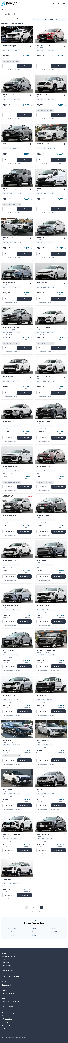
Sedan (34, 932)
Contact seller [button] (9, 66)
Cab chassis (12, 928)
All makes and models (9, 956)
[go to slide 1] (13, 41)
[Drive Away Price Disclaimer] (9, 58)
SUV (12, 932)
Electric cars (6, 965)
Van (12, 935)
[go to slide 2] (15, 41)
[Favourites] (54, 3)
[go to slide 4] (18, 41)
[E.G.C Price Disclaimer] (39, 752)
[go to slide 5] (20, 41)
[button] (17, 19)
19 (38, 908)
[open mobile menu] (64, 3)
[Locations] (59, 3)
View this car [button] (24, 66)
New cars (5, 962)
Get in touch (6, 1016)
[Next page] (41, 907)
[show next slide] (30, 36)
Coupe (34, 928)
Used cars (5, 959)
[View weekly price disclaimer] (31, 58)
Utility (56, 932)
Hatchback (55, 928)
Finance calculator (8, 993)
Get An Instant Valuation (10, 1001)
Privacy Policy (21, 1038)
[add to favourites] (30, 45)
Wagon (34, 935)
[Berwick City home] (9, 3)
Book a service (7, 985)
